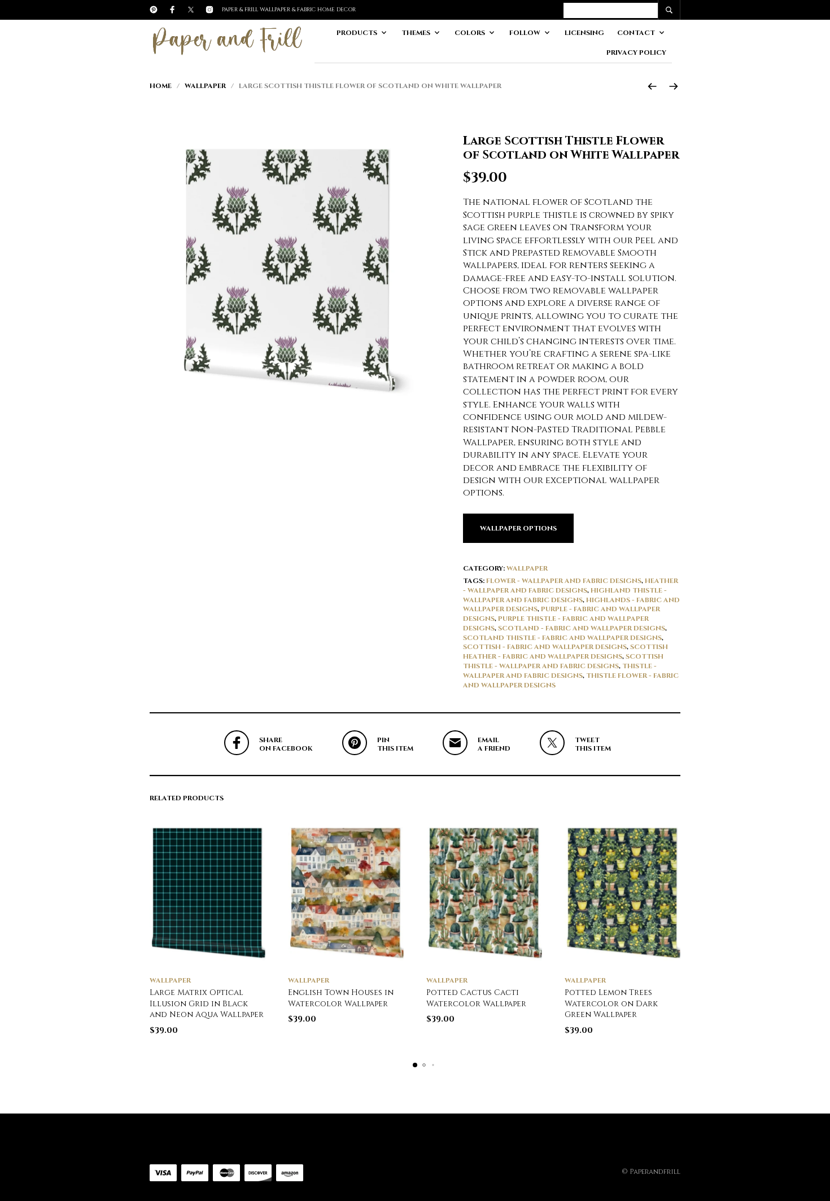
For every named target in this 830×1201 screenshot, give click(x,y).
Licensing (584, 32)
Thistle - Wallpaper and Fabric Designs (560, 670)
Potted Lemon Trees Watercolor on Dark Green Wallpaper (611, 1003)
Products (357, 32)
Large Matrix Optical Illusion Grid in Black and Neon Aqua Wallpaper (207, 1003)
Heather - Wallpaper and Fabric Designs (570, 585)
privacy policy (636, 52)
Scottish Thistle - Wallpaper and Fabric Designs (563, 661)
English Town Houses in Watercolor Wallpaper (341, 998)
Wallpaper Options (518, 528)
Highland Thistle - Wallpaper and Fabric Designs (565, 595)
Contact (636, 32)
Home (161, 85)
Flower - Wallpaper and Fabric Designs (563, 580)
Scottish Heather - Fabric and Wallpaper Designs (565, 651)
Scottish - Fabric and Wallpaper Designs (545, 646)
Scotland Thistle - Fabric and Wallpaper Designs (562, 637)
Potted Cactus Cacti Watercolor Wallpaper (476, 998)
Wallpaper (205, 85)
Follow (524, 32)
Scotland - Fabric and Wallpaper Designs (581, 628)
